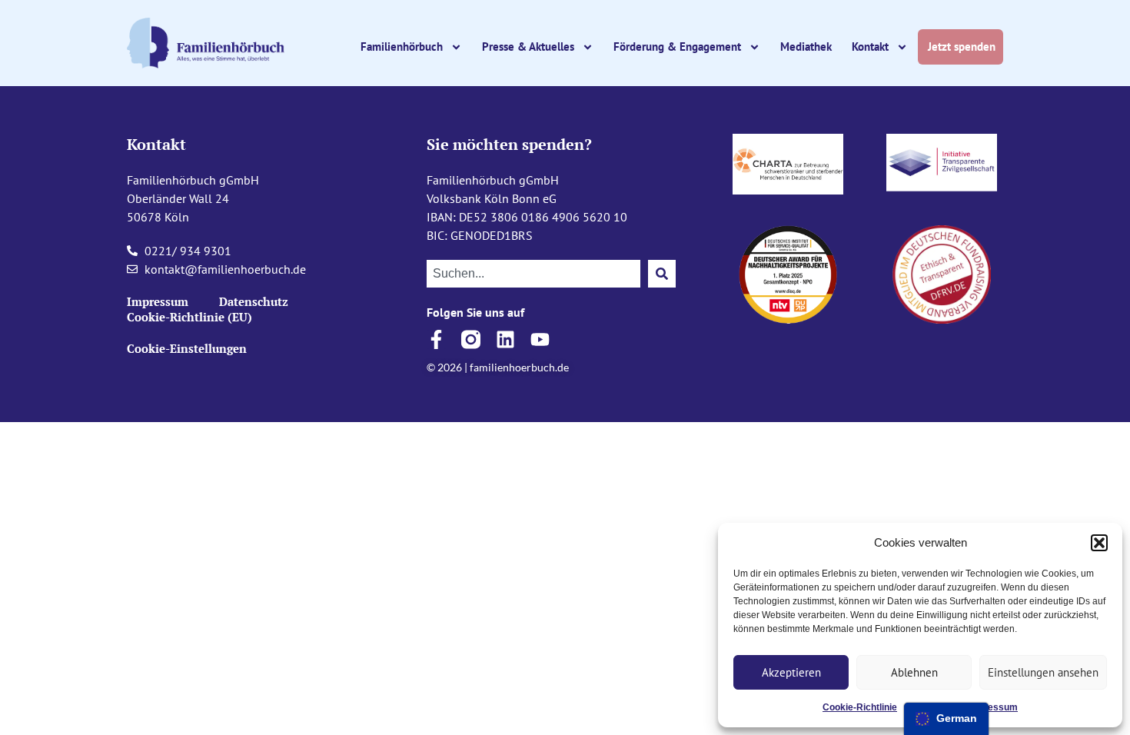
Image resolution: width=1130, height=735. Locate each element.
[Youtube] (540, 339)
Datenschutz (253, 301)
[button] (1099, 542)
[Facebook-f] (436, 339)
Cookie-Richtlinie (860, 707)
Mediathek (806, 46)
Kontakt (870, 46)
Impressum (993, 707)
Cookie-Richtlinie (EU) (189, 316)
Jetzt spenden (963, 46)
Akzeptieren (791, 672)
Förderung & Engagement (677, 46)
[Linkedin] (505, 339)
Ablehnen (914, 672)
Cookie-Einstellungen (187, 348)
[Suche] (662, 274)
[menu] (946, 719)
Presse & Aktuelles (528, 46)
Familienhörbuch (402, 46)
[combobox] (533, 274)
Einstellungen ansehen (1043, 672)
